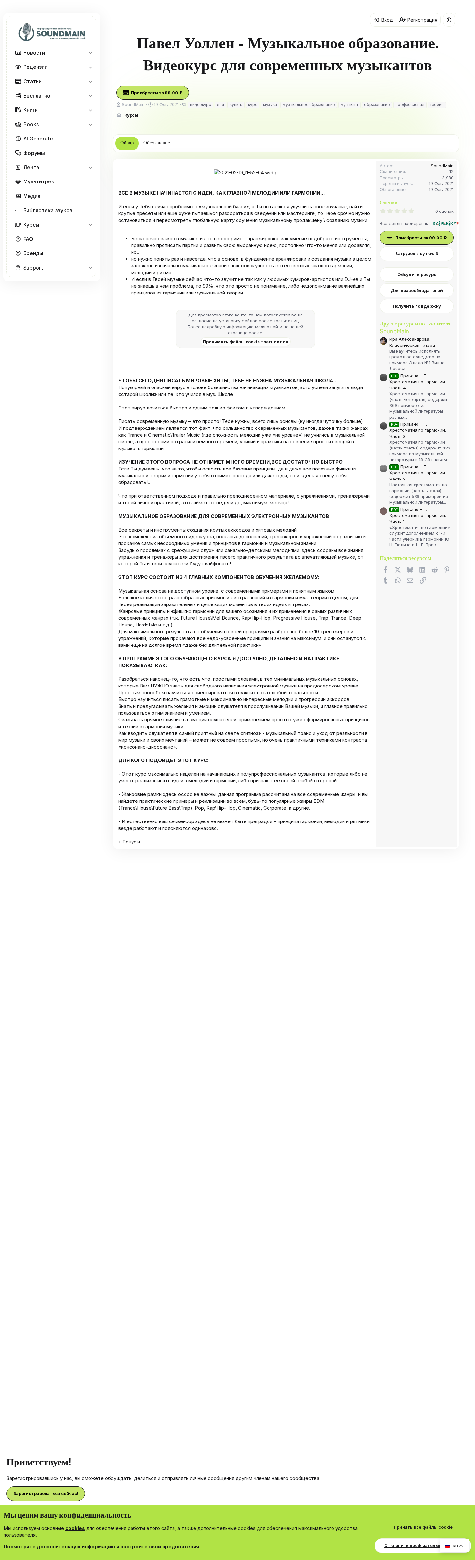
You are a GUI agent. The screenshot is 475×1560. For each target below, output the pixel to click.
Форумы (34, 153)
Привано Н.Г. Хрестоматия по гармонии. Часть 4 (417, 381)
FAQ (28, 239)
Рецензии (35, 67)
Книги (30, 110)
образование (377, 104)
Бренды (33, 253)
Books (31, 124)
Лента (31, 167)
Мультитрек (38, 181)
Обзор (127, 142)
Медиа (31, 195)
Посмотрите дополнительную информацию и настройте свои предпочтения (101, 1547)
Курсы (31, 224)
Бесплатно (36, 95)
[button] (90, 52)
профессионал (410, 104)
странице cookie (245, 332)
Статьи (32, 81)
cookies (75, 1528)
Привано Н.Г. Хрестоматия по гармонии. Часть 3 (417, 430)
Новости (34, 52)
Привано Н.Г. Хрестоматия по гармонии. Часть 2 (417, 472)
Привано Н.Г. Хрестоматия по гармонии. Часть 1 (417, 515)
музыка (270, 104)
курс (252, 104)
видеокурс (200, 104)
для (220, 104)
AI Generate (38, 138)
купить (236, 104)
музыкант (349, 104)
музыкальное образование (309, 104)
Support (33, 267)
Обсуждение (156, 142)
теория (437, 104)
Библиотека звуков (47, 210)
